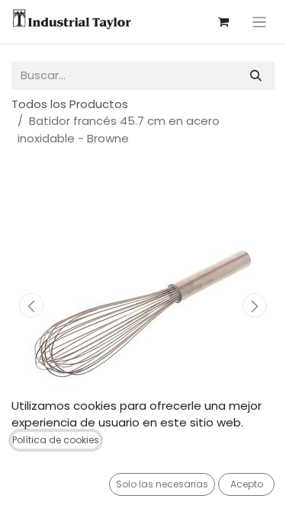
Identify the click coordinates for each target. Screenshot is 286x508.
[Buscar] (256, 76)
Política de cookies (55, 439)
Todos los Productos (69, 104)
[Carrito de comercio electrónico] (223, 22)
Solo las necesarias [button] (162, 484)
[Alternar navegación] (259, 21)
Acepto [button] (246, 484)
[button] (31, 305)
